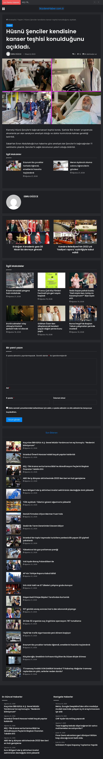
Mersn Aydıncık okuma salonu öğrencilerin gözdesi (81, 166)
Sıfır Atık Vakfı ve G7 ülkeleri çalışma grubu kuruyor (48, 585)
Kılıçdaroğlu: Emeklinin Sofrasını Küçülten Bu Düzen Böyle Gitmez (54, 656)
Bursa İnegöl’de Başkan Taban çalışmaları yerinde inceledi (82, 326)
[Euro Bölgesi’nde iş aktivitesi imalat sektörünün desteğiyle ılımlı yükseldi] (13, 494)
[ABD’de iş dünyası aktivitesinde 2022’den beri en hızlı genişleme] (13, 482)
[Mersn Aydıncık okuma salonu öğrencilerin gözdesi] (60, 166)
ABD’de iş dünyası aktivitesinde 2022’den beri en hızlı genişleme (54, 478)
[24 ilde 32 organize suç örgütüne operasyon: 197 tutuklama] (13, 625)
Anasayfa (12, 20)
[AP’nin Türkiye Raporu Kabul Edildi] (13, 577)
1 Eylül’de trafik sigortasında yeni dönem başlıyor (47, 633)
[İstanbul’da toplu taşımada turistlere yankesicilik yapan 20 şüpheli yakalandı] (13, 541)
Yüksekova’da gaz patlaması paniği (40, 549)
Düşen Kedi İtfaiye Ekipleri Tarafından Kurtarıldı (46, 597)
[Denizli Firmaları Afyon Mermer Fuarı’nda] (13, 518)
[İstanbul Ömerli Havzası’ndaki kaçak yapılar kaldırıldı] (13, 458)
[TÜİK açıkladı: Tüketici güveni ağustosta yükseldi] (13, 506)
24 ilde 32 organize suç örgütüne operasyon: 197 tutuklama (52, 621)
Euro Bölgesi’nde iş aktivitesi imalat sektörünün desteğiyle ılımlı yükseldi (58, 490)
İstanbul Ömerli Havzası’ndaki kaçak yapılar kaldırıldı (49, 454)
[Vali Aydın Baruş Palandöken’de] (13, 565)
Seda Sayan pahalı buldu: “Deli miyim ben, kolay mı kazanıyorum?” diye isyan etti (81, 294)
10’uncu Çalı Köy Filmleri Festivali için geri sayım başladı (49, 293)
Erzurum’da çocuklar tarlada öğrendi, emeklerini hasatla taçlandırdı (56, 644)
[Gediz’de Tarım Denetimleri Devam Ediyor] (13, 529)
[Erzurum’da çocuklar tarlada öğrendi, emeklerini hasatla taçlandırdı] (13, 166)
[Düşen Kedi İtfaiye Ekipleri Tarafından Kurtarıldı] (13, 601)
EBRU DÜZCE (16, 54)
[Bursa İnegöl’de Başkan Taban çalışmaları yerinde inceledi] (83, 313)
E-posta (10, 398)
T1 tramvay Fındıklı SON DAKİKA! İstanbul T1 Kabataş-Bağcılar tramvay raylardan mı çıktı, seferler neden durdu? (57, 670)
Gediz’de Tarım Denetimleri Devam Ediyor (43, 525)
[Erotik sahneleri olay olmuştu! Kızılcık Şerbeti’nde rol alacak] (20, 313)
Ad (8, 388)
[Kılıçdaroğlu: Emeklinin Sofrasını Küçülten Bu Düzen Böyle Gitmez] (13, 660)
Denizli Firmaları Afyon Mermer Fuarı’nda (43, 514)
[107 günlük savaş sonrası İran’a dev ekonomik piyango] (13, 613)
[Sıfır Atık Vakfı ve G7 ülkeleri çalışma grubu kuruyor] (13, 589)
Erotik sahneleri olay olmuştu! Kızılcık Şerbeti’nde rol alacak (17, 326)
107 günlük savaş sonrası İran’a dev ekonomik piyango (49, 609)
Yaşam (20, 20)
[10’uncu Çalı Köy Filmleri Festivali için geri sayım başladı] (51, 280)
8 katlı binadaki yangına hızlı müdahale (18, 292)
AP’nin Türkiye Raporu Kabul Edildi (39, 573)
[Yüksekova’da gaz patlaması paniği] (13, 553)
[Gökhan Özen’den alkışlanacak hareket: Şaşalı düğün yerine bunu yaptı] (51, 313)
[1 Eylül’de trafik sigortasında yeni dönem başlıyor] (13, 637)
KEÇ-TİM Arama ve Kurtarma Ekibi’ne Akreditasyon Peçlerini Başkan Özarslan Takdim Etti (58, 2)
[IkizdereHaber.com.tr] (51, 8)
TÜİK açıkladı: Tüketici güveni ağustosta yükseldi (47, 502)
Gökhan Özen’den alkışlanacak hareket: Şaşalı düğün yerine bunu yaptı (50, 327)
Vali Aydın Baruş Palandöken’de (38, 561)
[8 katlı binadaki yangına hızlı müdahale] (20, 280)
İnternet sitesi (59, 398)
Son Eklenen (52, 432)
